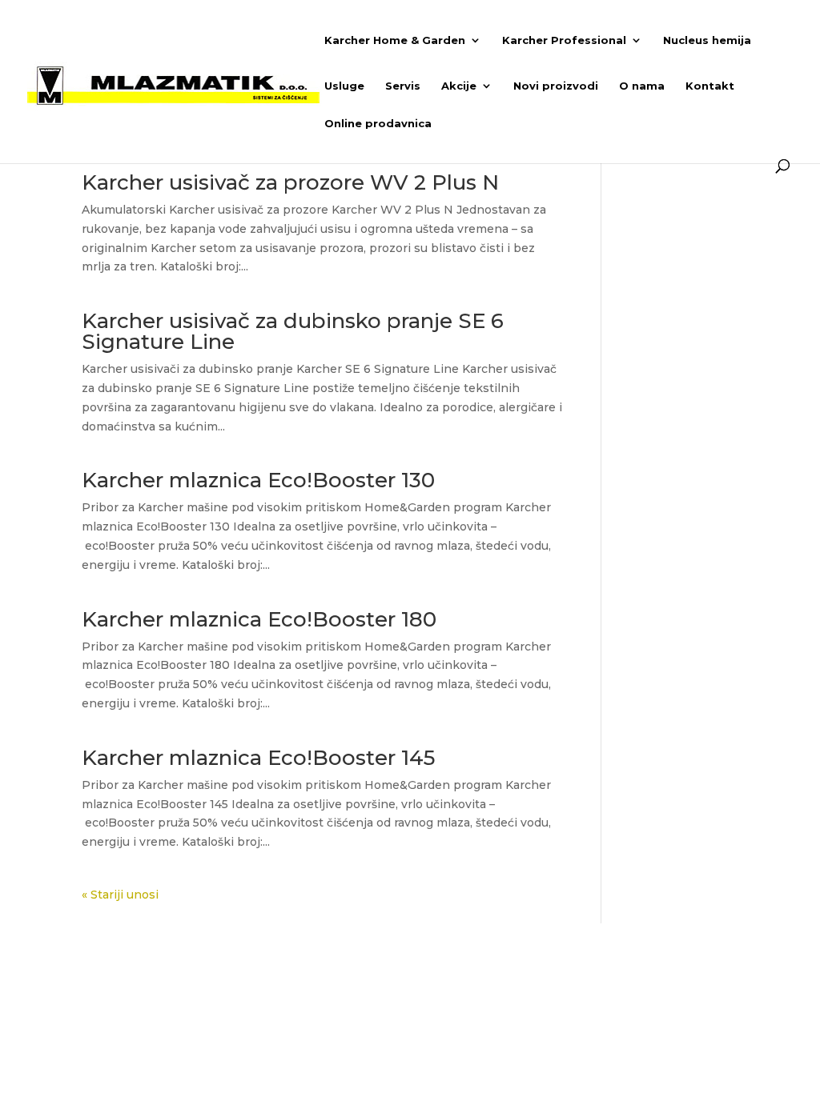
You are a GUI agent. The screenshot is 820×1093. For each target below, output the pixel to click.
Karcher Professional (564, 40)
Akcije (458, 86)
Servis (402, 86)
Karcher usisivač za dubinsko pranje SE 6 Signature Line (293, 331)
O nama (642, 86)
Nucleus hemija (707, 40)
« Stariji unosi (120, 894)
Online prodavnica (378, 124)
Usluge (344, 86)
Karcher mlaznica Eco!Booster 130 (258, 480)
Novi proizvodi (555, 86)
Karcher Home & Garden (394, 40)
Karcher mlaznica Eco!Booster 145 (258, 758)
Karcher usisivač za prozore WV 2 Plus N (290, 182)
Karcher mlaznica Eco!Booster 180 (259, 619)
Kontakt (709, 86)
